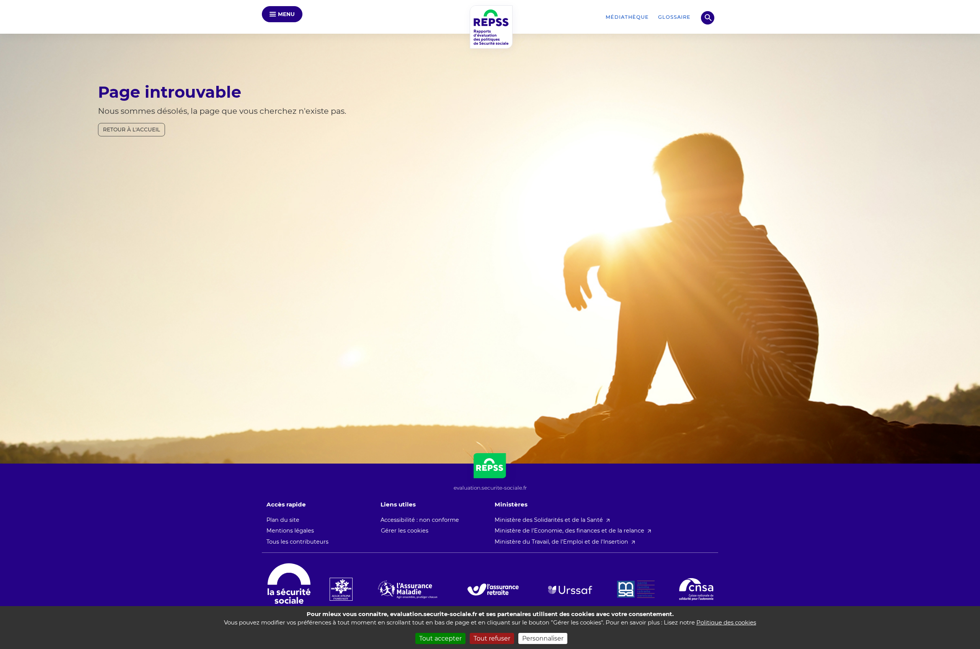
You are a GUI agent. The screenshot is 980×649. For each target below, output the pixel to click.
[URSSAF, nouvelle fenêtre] (570, 589)
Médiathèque (627, 17)
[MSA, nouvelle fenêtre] (636, 589)
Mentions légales (290, 530)
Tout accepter (440, 638)
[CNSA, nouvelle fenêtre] (696, 589)
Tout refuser (492, 638)
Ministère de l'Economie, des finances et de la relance (569, 530)
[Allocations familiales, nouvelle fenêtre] (341, 589)
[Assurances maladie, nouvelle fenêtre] (407, 589)
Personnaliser (543, 638)
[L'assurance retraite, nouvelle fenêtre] (493, 589)
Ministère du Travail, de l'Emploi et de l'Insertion (561, 541)
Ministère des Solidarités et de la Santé (549, 519)
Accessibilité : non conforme (420, 519)
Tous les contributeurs (297, 541)
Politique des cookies (726, 622)
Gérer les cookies (404, 530)
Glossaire (674, 17)
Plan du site (282, 519)
